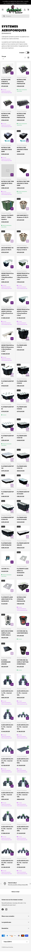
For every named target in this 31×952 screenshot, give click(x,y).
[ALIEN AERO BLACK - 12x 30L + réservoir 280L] (23, 815)
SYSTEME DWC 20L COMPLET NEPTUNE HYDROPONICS (22, 662)
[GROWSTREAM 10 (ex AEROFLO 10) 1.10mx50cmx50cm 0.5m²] (7, 262)
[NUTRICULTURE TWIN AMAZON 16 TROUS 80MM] (7, 170)
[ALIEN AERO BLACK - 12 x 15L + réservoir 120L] (23, 714)
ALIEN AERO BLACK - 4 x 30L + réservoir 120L (7, 794)
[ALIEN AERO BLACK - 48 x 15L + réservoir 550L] (23, 748)
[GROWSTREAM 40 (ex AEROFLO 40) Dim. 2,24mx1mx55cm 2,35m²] (23, 298)
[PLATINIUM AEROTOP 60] (7, 396)
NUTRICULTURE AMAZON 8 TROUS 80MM (6, 149)
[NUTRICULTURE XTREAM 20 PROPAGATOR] (23, 68)
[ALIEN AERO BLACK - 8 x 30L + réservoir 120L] (7, 815)
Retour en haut (15, 891)
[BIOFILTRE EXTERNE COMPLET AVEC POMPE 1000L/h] (7, 620)
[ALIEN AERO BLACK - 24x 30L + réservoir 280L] (7, 849)
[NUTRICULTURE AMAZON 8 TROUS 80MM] (7, 136)
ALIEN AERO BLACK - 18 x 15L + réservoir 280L (23, 862)
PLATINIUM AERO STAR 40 (22, 346)
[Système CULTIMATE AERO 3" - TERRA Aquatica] (7, 204)
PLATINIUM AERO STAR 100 (22, 436)
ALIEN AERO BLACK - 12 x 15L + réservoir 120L (23, 727)
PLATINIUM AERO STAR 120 (22, 467)
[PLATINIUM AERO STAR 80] (23, 396)
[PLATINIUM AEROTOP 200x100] (23, 532)
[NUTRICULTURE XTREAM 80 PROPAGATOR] (23, 586)
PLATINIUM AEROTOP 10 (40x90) (23, 492)
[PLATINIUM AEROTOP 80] (7, 424)
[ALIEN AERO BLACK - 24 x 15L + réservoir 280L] (7, 748)
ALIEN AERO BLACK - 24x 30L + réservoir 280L (7, 862)
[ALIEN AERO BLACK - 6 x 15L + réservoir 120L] (23, 680)
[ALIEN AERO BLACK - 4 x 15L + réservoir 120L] (7, 680)
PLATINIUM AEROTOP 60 (7, 408)
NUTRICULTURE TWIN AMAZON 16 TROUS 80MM (7, 183)
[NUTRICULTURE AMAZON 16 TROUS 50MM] (23, 136)
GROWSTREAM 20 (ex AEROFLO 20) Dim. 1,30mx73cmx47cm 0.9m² (23, 276)
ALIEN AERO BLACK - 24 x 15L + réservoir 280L (7, 761)
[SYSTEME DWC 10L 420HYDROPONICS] (23, 620)
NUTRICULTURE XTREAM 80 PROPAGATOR (21, 599)
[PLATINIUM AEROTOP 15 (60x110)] (7, 506)
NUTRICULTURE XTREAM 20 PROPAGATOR (21, 81)
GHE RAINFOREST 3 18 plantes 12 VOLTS (22, 216)
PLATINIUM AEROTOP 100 (7, 467)
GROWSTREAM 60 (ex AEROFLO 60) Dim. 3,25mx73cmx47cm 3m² (7, 312)
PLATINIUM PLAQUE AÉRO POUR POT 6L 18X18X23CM (7, 599)
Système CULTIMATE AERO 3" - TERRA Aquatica (7, 217)
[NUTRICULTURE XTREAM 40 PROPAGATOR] (7, 102)
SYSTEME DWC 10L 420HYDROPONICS (22, 632)
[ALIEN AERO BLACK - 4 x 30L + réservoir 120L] (7, 781)
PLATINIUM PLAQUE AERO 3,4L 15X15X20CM (22, 570)
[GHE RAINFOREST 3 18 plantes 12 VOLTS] (23, 204)
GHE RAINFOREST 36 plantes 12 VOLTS (7, 248)
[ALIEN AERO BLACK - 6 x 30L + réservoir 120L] (23, 781)
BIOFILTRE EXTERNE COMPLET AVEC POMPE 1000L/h (7, 633)
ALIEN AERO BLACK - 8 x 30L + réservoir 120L (7, 828)
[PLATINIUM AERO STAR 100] (23, 424)
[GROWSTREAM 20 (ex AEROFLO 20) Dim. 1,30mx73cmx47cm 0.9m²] (23, 262)
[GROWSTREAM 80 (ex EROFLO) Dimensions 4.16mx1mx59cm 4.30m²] (7, 334)
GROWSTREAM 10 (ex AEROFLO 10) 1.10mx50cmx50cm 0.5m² (7, 276)
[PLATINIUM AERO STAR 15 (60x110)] (7, 532)
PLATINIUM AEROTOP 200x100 (23, 544)
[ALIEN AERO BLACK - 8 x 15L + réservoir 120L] (7, 714)
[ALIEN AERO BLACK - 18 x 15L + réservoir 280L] (23, 849)
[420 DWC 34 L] (7, 557)
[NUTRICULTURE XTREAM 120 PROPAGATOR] (23, 102)
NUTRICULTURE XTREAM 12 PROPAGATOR (5, 81)
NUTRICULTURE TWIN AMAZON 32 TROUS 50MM (23, 183)
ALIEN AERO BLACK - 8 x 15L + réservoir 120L (7, 727)
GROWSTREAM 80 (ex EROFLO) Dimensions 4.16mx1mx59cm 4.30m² (7, 348)
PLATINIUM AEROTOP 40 (7, 382)
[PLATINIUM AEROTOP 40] (7, 370)
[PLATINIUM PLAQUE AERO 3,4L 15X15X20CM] (23, 557)
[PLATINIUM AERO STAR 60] (23, 370)
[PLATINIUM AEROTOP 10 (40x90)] (23, 481)
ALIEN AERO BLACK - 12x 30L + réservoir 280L (23, 828)
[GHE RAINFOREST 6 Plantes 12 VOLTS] (23, 237)
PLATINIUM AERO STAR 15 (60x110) (6, 544)
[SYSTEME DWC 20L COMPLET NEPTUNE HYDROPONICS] (23, 649)
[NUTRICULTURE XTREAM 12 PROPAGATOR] (7, 68)
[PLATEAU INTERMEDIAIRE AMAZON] (7, 649)
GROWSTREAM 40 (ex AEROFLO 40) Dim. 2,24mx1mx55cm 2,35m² (23, 312)
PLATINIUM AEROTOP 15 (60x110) (7, 518)
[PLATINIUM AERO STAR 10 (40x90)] (23, 506)
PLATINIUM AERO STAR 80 (22, 408)
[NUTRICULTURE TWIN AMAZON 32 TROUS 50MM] (23, 170)
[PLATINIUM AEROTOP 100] (7, 455)
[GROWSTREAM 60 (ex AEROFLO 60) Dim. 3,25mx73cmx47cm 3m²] (7, 298)
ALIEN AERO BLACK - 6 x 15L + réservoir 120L (23, 693)
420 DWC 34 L (5, 568)
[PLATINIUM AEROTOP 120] (7, 481)
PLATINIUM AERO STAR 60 (22, 382)
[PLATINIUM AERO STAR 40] (23, 334)
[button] (28, 9)
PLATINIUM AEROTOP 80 (7, 436)
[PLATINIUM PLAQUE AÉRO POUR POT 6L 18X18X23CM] (7, 586)
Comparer (21, 52)
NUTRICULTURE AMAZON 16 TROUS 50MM (22, 149)
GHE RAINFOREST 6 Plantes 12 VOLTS (22, 248)
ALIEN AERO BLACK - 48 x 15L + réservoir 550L (23, 761)
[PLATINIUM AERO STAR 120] (23, 455)
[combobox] (15, 16)
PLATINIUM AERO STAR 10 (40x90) (22, 518)
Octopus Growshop (9, 947)
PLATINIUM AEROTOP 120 (7, 492)
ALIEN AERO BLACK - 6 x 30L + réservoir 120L (23, 794)
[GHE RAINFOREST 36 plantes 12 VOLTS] (7, 237)
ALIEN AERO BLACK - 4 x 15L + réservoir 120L (7, 693)
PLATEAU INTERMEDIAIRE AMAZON (5, 662)
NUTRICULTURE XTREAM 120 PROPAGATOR (21, 115)
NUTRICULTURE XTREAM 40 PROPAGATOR (5, 115)
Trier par (4, 56)
